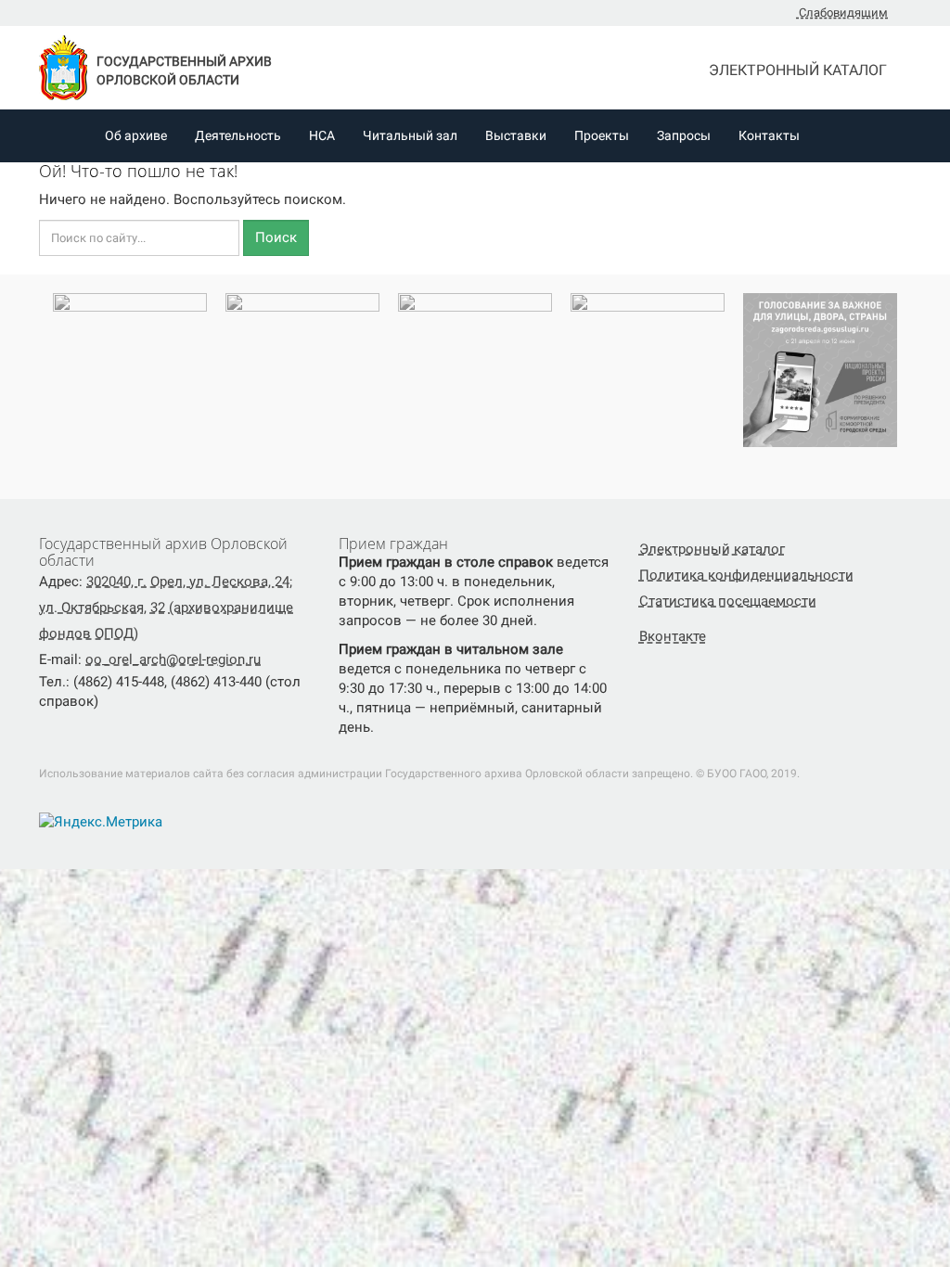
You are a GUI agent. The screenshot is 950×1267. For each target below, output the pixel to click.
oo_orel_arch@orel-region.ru (173, 659)
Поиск (276, 237)
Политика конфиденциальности (746, 575)
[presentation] (35, 377)
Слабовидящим (842, 12)
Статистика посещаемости (727, 601)
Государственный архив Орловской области (184, 70)
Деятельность (238, 135)
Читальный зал (410, 135)
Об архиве (136, 135)
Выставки (515, 135)
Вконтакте (672, 636)
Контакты (769, 135)
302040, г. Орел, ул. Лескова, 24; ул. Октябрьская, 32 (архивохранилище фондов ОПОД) (166, 607)
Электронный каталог (800, 70)
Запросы (684, 135)
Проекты (601, 135)
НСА (322, 135)
